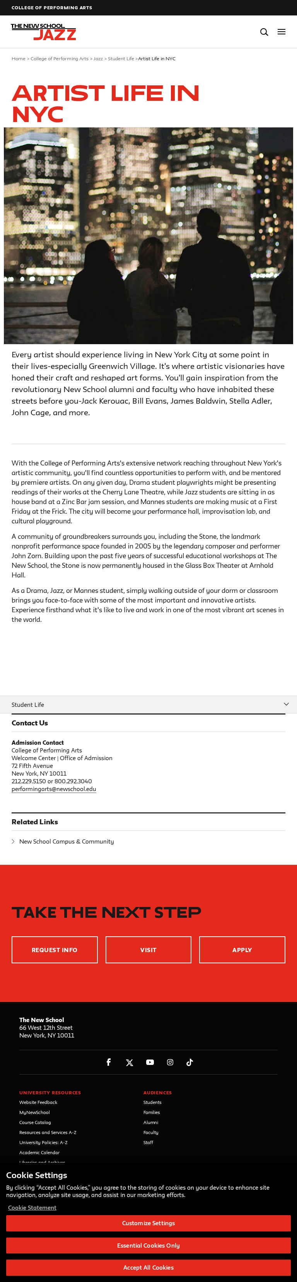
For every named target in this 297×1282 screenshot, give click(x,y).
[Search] (264, 32)
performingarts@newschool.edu (54, 789)
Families (151, 1112)
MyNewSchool (34, 1112)
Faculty (151, 1132)
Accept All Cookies (148, 1267)
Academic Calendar (39, 1152)
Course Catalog (35, 1122)
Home (19, 58)
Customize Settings (148, 1223)
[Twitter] (129, 1062)
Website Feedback (38, 1102)
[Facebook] (109, 1062)
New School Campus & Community (66, 841)
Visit (148, 950)
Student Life (121, 58)
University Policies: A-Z (43, 1142)
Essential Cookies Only (148, 1245)
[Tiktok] (189, 1062)
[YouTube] (150, 1062)
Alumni (150, 1122)
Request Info (55, 950)
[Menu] (281, 32)
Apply (242, 950)
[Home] (44, 32)
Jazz (98, 58)
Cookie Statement (32, 1207)
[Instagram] (170, 1062)
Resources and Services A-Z (48, 1132)
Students (152, 1102)
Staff (148, 1142)
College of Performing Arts (52, 7)
